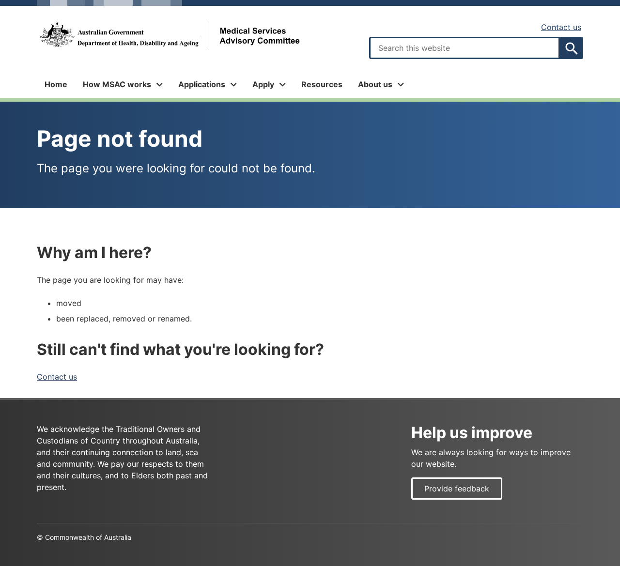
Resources (321, 84)
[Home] (169, 35)
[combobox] (464, 48)
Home (56, 84)
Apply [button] (263, 84)
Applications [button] (201, 84)
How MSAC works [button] (117, 84)
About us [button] (375, 84)
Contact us (561, 27)
